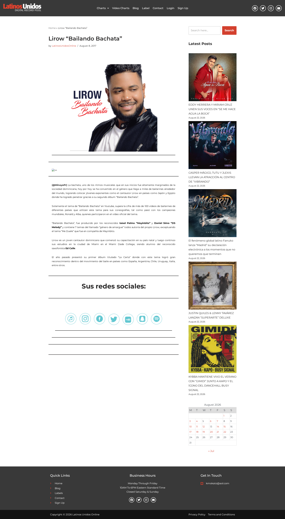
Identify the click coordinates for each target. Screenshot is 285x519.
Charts (101, 8)
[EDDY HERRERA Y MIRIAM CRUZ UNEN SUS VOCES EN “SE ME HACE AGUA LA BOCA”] (213, 77)
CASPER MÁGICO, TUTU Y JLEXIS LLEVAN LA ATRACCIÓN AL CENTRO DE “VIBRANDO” (212, 177)
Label (145, 8)
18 (197, 431)
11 (197, 426)
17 (190, 431)
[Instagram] (271, 8)
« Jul (211, 451)
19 (204, 431)
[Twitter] (263, 8)
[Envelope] (279, 8)
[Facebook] (255, 8)
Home (52, 28)
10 (190, 426)
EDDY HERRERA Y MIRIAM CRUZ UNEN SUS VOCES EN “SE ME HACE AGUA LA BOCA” (212, 109)
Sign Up (183, 8)
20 (211, 431)
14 (218, 426)
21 (218, 431)
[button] (103, 8)
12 (204, 426)
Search (229, 30)
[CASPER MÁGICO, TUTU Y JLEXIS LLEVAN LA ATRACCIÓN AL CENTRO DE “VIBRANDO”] (213, 145)
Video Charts (120, 8)
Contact (158, 8)
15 (224, 426)
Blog (136, 8)
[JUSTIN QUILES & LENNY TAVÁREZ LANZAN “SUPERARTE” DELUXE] (213, 286)
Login (170, 8)
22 (224, 431)
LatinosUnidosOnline (64, 45)
